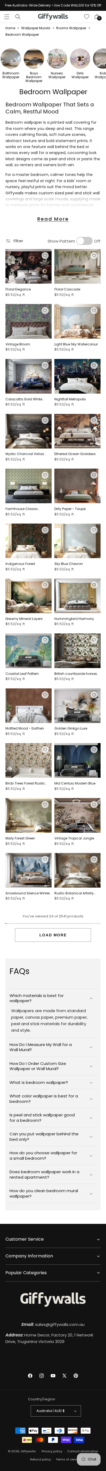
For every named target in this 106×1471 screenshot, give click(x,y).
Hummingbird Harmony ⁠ (74, 619)
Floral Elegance (18, 289)
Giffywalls (28, 1451)
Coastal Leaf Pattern (22, 674)
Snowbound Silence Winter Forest (27, 893)
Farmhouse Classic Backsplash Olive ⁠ (21, 509)
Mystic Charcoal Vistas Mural (24, 454)
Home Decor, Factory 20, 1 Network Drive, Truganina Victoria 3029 (49, 1338)
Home (10, 28)
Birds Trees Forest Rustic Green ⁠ (25, 783)
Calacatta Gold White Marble (23, 399)
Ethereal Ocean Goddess (75, 454)
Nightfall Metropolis (70, 399)
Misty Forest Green (20, 838)
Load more (53, 935)
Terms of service (68, 1459)
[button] (7, 17)
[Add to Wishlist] (45, 255)
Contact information (82, 1451)
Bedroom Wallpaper (22, 34)
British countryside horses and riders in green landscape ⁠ (75, 674)
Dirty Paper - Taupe (70, 509)
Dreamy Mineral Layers (24, 619)
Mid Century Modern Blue (74, 783)
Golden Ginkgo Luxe (70, 728)
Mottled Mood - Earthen (24, 728)
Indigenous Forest (20, 564)
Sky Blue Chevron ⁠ (69, 564)
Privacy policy (52, 1451)
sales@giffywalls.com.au (53, 1324)
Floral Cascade (67, 289)
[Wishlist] (87, 16)
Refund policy (40, 1459)
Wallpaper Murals (35, 28)
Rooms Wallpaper (71, 28)
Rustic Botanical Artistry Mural (74, 893)
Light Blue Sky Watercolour (76, 344)
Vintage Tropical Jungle (74, 838)
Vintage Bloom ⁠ (18, 344)
